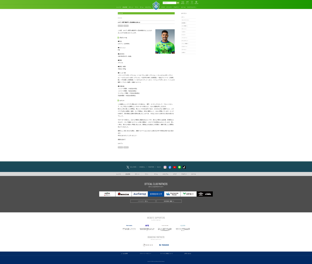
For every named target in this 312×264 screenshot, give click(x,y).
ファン (136, 7)
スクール (183, 7)
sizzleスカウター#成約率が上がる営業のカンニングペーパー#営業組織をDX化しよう (183, 229)
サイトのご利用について (166, 253)
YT (174, 166)
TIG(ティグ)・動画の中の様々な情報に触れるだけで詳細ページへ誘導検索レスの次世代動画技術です (165, 229)
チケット (187, 3)
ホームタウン (184, 40)
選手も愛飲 (127, 229)
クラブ (163, 7)
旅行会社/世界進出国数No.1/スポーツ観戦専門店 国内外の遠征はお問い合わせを (147, 229)
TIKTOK (184, 166)
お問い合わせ (187, 253)
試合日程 (125, 7)
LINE (179, 166)
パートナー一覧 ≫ (143, 201)
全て (182, 17)
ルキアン (126, 26)
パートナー (169, 7)
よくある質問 (124, 253)
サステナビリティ (191, 7)
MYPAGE (182, 3)
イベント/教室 (184, 43)
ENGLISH (196, 3)
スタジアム (148, 7)
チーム (141, 7)
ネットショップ (133, 229)
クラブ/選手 (184, 26)
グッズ (192, 3)
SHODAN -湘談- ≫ (169, 201)
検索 (178, 2)
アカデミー (176, 7)
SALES (159, 167)
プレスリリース (185, 20)
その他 (183, 52)
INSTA (165, 166)
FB (170, 166)
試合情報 (183, 22)
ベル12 (183, 31)
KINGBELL (142, 167)
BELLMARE (133, 167)
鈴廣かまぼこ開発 (126, 228)
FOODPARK (151, 167)
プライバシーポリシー (145, 253)
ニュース (118, 7)
